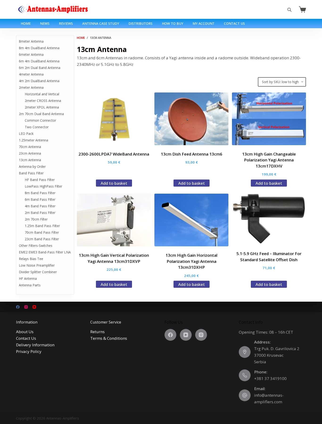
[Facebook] (18, 307)
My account (204, 23)
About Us (24, 331)
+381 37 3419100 (270, 378)
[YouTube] (34, 307)
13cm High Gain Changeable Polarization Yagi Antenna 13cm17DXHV (269, 160)
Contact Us (234, 23)
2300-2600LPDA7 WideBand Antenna (113, 154)
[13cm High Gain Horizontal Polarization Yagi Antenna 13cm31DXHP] (191, 220)
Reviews (66, 23)
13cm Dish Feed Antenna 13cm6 (191, 154)
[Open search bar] (289, 10)
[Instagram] (26, 307)
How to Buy (172, 23)
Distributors (140, 23)
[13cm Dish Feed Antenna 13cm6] (191, 118)
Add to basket (114, 183)
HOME (26, 23)
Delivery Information (35, 345)
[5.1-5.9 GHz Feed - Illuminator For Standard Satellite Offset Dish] (269, 219)
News (45, 23)
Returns (97, 331)
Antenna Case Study (100, 23)
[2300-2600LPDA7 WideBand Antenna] (114, 118)
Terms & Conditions (108, 338)
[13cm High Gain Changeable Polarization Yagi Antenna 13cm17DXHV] (269, 118)
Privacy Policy (28, 351)
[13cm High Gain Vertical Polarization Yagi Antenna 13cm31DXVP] (114, 220)
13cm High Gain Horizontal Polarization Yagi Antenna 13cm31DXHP (191, 261)
